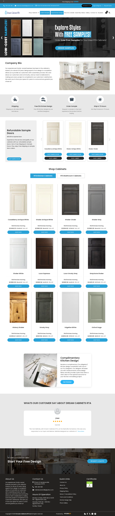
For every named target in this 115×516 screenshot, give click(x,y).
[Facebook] (87, 514)
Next (113, 37)
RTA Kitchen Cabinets (43, 176)
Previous (2, 37)
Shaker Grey (96, 220)
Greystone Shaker (97, 273)
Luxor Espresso (44, 273)
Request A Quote (97, 461)
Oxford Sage (97, 327)
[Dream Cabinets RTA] (12, 12)
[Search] (109, 12)
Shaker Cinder (70, 220)
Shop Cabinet (53, 158)
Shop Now (18, 232)
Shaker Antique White (44, 220)
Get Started (67, 382)
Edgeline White (70, 327)
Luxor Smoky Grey (70, 273)
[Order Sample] (57, 37)
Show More (81, 431)
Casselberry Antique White (18, 220)
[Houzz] (85, 514)
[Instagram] (92, 514)
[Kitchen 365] (67, 513)
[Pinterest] (95, 514)
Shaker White (18, 273)
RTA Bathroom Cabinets (71, 176)
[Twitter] (90, 514)
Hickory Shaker (18, 327)
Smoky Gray (44, 327)
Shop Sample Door (14, 159)
